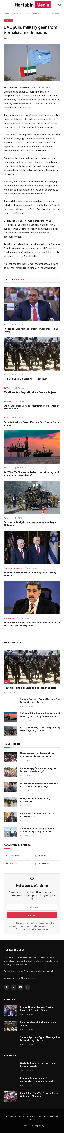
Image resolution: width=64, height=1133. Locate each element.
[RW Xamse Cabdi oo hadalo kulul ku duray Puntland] (10, 817)
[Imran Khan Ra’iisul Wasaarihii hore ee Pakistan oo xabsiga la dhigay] (10, 787)
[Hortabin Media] (32, 5)
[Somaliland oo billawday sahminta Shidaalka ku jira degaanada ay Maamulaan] (10, 832)
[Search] (59, 4)
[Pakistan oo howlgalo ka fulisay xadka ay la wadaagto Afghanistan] (32, 497)
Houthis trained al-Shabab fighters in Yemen (25, 379)
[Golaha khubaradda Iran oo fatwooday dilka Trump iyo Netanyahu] (32, 547)
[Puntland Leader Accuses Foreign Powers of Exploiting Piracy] (32, 304)
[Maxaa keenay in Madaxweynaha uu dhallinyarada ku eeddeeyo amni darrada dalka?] (10, 757)
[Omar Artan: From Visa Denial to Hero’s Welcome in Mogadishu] (10, 1096)
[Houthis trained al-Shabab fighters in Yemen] (32, 354)
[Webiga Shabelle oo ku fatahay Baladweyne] (10, 802)
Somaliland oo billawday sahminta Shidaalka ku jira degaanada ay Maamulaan (37, 831)
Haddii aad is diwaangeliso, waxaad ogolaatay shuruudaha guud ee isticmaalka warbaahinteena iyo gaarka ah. (32, 926)
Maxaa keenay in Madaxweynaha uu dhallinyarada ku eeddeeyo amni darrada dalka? (37, 756)
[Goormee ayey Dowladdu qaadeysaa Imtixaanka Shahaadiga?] (10, 772)
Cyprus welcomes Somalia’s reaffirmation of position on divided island (37, 1081)
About (25, 1125)
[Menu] (5, 4)
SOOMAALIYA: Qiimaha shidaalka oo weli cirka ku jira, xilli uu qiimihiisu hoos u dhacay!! (40, 716)
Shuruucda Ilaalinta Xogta (27, 929)
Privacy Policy (38, 1125)
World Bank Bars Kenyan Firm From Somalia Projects (30, 392)
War (6, 682)
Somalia (8, 20)
